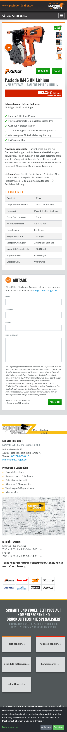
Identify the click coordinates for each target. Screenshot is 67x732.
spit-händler (17, 643)
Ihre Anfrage (11, 335)
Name (7, 297)
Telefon (9, 309)
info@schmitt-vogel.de (44, 290)
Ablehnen (46, 727)
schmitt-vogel (17, 684)
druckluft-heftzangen (17, 663)
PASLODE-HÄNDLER (17, 5)
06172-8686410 (20, 456)
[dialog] (33, 719)
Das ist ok (58, 727)
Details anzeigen (10, 727)
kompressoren (50, 663)
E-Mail (8, 322)
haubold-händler (50, 643)
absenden (55, 402)
